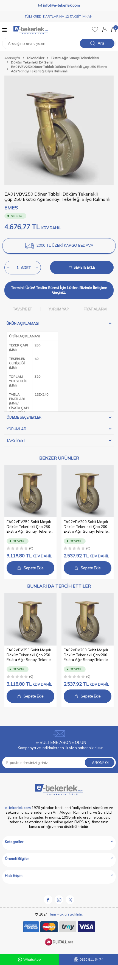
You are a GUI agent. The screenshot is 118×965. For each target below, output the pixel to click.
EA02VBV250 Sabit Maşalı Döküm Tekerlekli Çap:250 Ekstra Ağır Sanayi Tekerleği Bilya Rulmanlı (30, 526)
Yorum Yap (59, 309)
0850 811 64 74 (91, 959)
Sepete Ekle (34, 568)
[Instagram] (59, 899)
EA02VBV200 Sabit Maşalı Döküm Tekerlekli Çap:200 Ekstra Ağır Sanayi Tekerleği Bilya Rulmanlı (87, 526)
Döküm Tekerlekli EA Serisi (32, 62)
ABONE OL (101, 762)
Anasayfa (12, 58)
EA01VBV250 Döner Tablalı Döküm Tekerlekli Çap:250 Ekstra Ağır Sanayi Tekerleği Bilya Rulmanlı (59, 69)
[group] (59, 130)
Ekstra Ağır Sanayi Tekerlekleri (75, 58)
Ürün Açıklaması (23, 323)
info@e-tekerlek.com (61, 5)
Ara (101, 43)
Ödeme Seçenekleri (24, 417)
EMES (11, 207)
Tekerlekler (35, 58)
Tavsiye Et (22, 309)
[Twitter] (70, 899)
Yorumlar (16, 429)
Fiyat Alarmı (95, 309)
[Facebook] (48, 899)
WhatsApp (32, 959)
